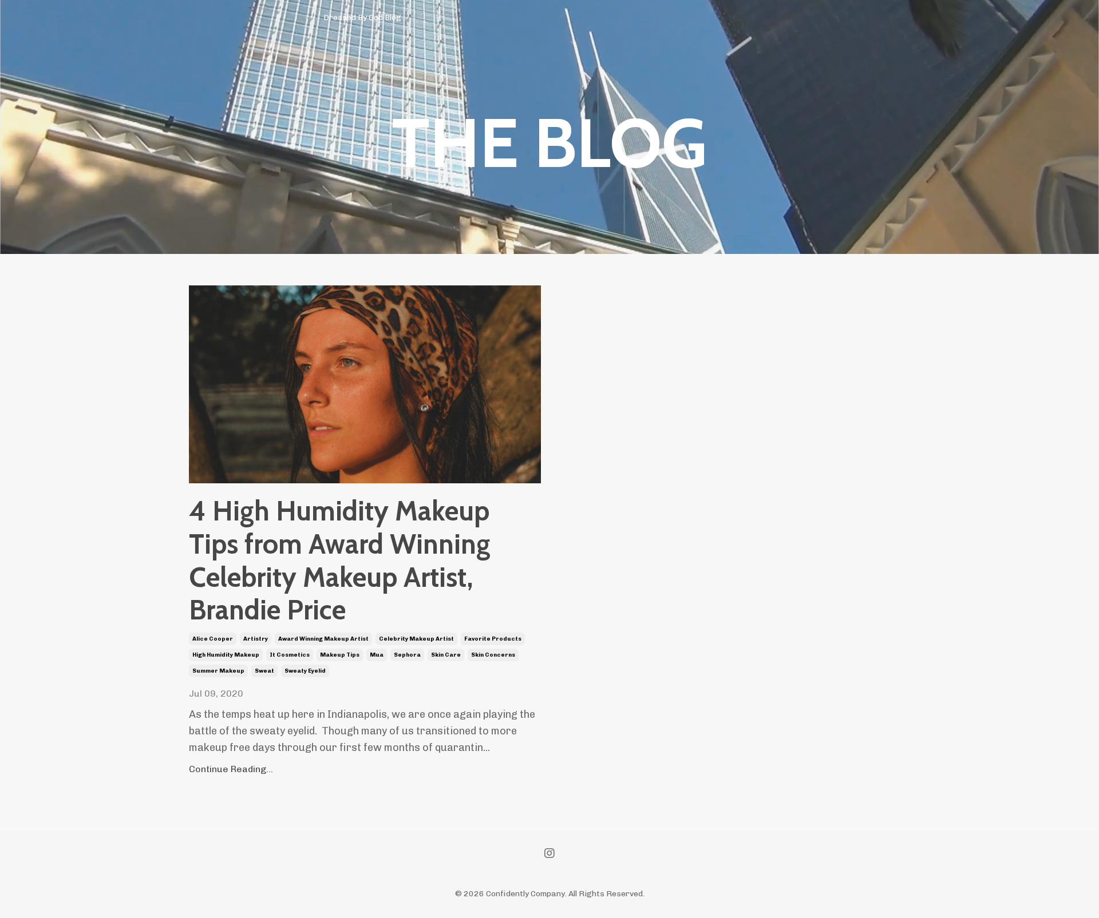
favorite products (492, 638)
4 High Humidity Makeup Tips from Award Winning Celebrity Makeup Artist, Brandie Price (340, 560)
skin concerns (493, 654)
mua (377, 654)
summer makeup (218, 670)
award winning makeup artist (323, 638)
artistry (255, 638)
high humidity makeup (225, 654)
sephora (407, 654)
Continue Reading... (231, 769)
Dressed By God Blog (362, 17)
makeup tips (339, 654)
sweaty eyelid (305, 670)
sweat (264, 670)
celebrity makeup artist (416, 638)
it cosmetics (290, 654)
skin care (446, 654)
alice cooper (212, 638)
